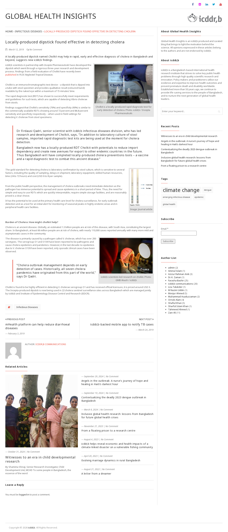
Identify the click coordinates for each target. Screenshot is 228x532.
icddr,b (31, 527)
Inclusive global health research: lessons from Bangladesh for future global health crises (117, 415)
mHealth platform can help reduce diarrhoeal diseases (37, 326)
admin (171, 267)
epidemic (199, 197)
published (10, 74)
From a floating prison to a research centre (108, 430)
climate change (181, 190)
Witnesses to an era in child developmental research (40, 459)
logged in (24, 494)
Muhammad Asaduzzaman (182, 296)
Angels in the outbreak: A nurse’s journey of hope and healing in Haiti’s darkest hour (114, 382)
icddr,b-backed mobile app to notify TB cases (122, 324)
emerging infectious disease (176, 197)
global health (169, 204)
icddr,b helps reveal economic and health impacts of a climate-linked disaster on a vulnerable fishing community (117, 445)
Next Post (145, 319)
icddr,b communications (50, 344)
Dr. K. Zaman (174, 277)
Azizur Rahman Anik (178, 274)
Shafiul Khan (175, 303)
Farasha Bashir (176, 280)
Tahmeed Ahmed (177, 309)
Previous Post (16, 319)
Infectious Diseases (27, 307)
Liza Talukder (175, 286)
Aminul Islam (175, 270)
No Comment (35, 49)
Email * (164, 228)
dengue (207, 190)
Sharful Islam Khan (178, 306)
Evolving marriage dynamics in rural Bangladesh (110, 460)
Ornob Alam (174, 299)
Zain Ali (172, 312)
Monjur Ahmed (176, 293)
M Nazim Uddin (176, 290)
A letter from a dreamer (96, 473)
